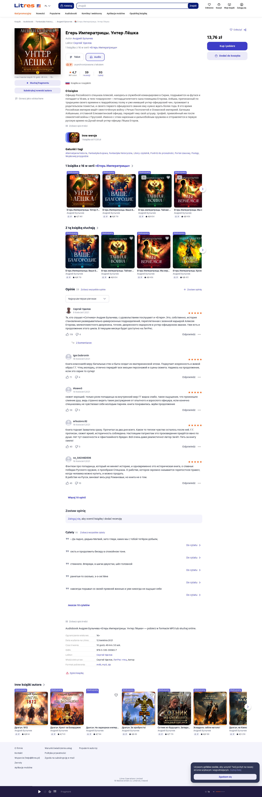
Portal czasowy (182, 153)
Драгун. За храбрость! (134, 727)
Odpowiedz (188, 334)
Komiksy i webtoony (92, 13)
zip (109, 664)
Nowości (40, 13)
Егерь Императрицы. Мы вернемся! (190, 210)
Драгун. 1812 (21, 727)
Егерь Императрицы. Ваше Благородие (119, 210)
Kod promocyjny (23, 13)
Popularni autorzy (88, 748)
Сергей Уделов (104, 655)
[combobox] (132, 5)
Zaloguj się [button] (74, 518)
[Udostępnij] (245, 29)
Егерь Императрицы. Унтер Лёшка (83, 210)
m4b (99, 664)
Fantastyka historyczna (121, 153)
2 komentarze (84, 342)
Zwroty (18, 762)
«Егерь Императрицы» (103, 47)
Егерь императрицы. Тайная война (155, 210)
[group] (134, 310)
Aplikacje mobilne (116, 13)
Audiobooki (71, 13)
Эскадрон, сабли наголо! (206, 727)
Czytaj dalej (235, 770)
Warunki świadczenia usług (58, 748)
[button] (73, 73)
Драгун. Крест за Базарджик (65, 727)
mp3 (104, 664)
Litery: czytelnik (141, 153)
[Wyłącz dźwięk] (214, 791)
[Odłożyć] (97, 177)
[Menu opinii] (199, 334)
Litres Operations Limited (131, 779)
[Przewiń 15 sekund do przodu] (50, 792)
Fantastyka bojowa (98, 153)
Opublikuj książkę (138, 13)
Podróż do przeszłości (161, 153)
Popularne (55, 13)
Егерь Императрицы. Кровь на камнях (189, 270)
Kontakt (18, 753)
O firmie (19, 748)
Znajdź (193, 5)
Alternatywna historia (76, 153)
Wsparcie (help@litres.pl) (27, 758)
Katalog (68, 5)
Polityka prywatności (55, 753)
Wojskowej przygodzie (77, 156)
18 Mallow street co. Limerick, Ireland (131, 781)
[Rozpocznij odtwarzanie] (39, 791)
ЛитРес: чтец (120, 659)
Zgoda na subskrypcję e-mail (59, 758)
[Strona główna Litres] (28, 6)
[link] (129, 309)
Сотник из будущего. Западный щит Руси (174, 727)
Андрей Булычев (75, 213)
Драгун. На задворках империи (102, 727)
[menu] (48, 6)
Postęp (195, 153)
